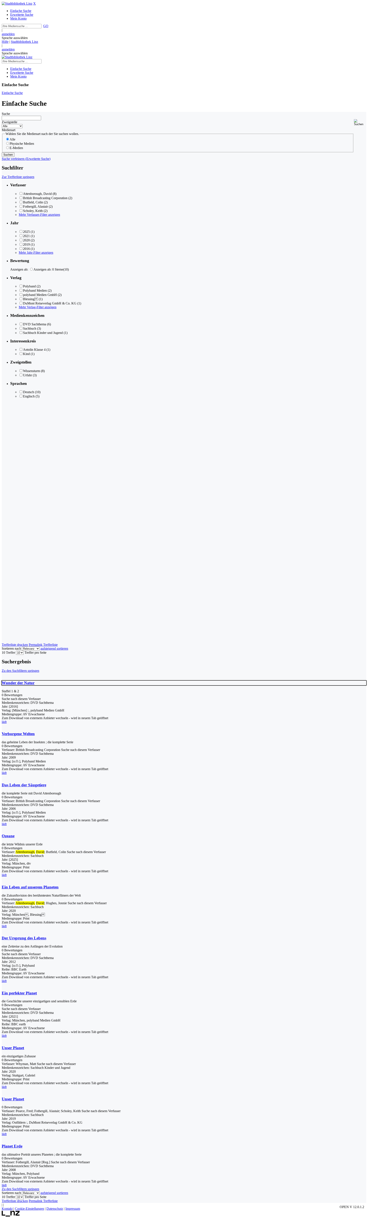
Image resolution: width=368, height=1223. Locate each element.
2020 (26, 240)
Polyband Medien (35, 290)
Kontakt (7, 1208)
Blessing (30, 299)
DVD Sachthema (34, 324)
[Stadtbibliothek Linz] (17, 3)
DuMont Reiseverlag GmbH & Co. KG (49, 303)
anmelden (8, 34)
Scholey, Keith (33, 211)
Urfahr (27, 375)
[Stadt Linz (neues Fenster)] (11, 1215)
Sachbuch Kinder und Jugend (43, 333)
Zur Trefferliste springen (18, 177)
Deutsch (28, 392)
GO (45, 26)
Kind (26, 354)
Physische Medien (22, 143)
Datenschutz (54, 1208)
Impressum (72, 1208)
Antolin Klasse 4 (34, 349)
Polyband (29, 286)
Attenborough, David (37, 194)
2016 (26, 249)
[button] (360, 122)
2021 (26, 236)
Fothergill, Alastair (35, 206)
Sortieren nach (11, 648)
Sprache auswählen (15, 38)
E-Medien (16, 148)
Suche (6, 114)
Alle (12, 139)
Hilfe (5, 41)
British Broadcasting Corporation (45, 198)
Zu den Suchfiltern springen (20, 670)
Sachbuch (29, 328)
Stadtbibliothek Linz (24, 41)
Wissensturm (31, 371)
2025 (26, 231)
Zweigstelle (9, 122)
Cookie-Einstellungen (29, 1208)
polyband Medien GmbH (40, 295)
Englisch (29, 396)
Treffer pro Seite (35, 652)
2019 (26, 244)
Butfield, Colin (33, 202)
